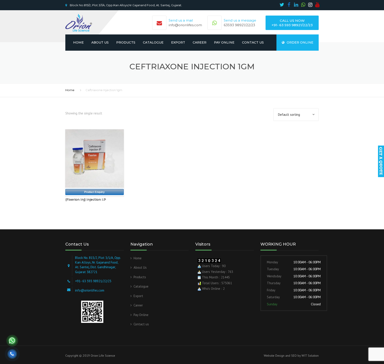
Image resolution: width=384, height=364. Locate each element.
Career (199, 42)
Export (178, 42)
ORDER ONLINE (300, 42)
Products (125, 42)
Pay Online (224, 42)
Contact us (253, 42)
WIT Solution (310, 356)
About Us (100, 42)
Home (78, 42)
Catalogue (153, 42)
